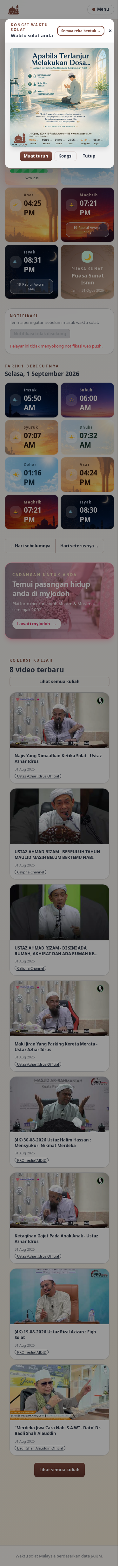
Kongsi (63, 151)
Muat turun (34, 151)
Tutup (87, 151)
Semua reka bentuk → (78, 30)
